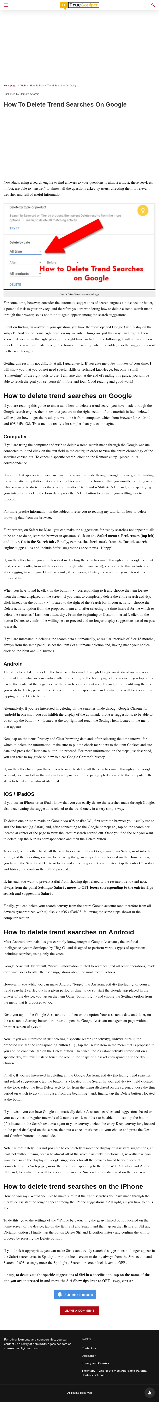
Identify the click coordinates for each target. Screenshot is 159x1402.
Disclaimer (89, 1355)
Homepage (10, 85)
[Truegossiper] (79, 4)
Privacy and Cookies (95, 1363)
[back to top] (150, 1392)
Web (23, 85)
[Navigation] (5, 5)
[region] (78, 144)
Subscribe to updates (78, 1294)
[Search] (152, 5)
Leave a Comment (79, 1310)
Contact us (89, 1348)
